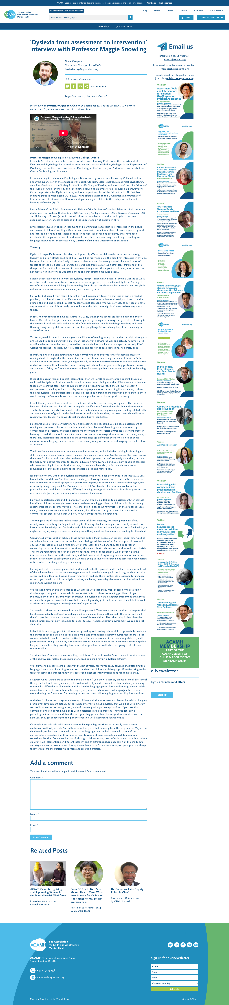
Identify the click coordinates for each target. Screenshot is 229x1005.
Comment (36, 777)
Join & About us (216, 10)
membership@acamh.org (51, 977)
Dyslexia (90, 96)
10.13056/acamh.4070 (82, 79)
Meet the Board (38, 999)
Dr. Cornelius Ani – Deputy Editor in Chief (127, 890)
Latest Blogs (103, 26)
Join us (65, 999)
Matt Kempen (73, 61)
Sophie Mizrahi (41, 904)
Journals (183, 10)
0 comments (98, 86)
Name (33, 814)
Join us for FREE (124, 26)
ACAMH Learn (66, 10)
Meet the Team (54, 999)
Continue (151, 3)
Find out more (165, 3)
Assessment (77, 96)
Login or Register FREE (209, 17)
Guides (170, 10)
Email (33, 825)
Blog (145, 10)
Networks (198, 10)
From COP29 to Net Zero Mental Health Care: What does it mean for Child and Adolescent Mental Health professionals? (87, 895)
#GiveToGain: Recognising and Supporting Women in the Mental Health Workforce (48, 892)
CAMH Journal (122, 901)
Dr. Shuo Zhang (82, 910)
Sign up (162, 694)
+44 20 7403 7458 (46, 970)
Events (188, 17)
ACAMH (194, 999)
